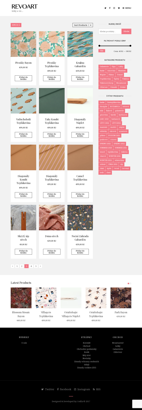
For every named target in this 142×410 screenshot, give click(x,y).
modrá (113, 127)
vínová (103, 156)
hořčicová (123, 115)
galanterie (119, 111)
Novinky (87, 358)
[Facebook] (110, 8)
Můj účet (87, 355)
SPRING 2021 (105, 144)
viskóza (124, 152)
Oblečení (103, 87)
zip (121, 164)
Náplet (103, 75)
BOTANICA (115, 106)
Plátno (111, 75)
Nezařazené (121, 83)
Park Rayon (121, 312)
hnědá (113, 115)
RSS (98, 389)
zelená (102, 164)
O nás (24, 343)
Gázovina (111, 71)
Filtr (102, 51)
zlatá (102, 168)
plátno (102, 135)
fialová (109, 111)
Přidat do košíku (23, 78)
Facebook (65, 389)
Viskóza (125, 79)
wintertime (119, 160)
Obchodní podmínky (87, 349)
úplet (109, 168)
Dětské (123, 87)
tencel (102, 152)
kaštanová (115, 119)
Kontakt (86, 343)
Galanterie (104, 66)
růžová (113, 140)
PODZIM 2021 (114, 135)
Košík (86, 352)
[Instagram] (114, 8)
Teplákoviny (105, 79)
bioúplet (103, 106)
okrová (113, 131)
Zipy (114, 66)
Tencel (120, 75)
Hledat (126, 31)
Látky (120, 66)
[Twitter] (105, 8)
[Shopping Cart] (119, 8)
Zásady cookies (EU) (86, 368)
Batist (102, 71)
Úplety (116, 79)
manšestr (103, 127)
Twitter (49, 389)
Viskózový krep (106, 83)
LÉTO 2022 (104, 123)
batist (102, 102)
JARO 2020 (104, 119)
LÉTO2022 (116, 123)
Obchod (86, 346)
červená (125, 168)
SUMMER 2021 (121, 148)
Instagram (83, 389)
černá (116, 168)
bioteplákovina (114, 102)
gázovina (104, 115)
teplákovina (113, 152)
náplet (122, 127)
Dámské (113, 87)
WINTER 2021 (115, 156)
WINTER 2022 (106, 160)
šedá (102, 173)
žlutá (108, 173)
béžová (126, 106)
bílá (101, 111)
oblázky (103, 131)
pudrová (103, 140)
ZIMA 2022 (112, 164)
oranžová (123, 131)
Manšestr (122, 71)
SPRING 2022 (119, 144)
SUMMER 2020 (106, 148)
